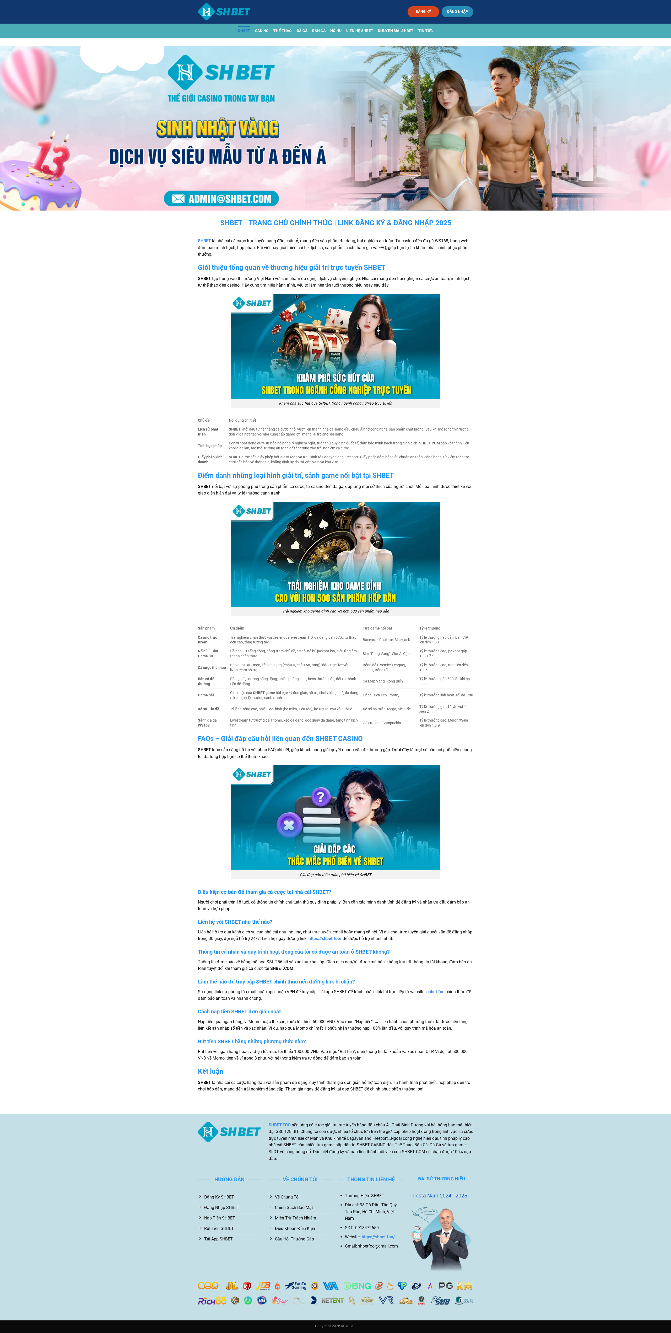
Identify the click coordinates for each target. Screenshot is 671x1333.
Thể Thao (282, 31)
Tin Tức (425, 31)
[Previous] (20, 128)
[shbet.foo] (224, 11)
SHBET (244, 31)
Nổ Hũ (336, 31)
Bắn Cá (319, 31)
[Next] (651, 128)
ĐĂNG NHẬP (457, 11)
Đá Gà (302, 31)
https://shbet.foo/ (325, 938)
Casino (262, 31)
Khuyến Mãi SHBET (396, 31)
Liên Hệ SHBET (359, 31)
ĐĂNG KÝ (423, 11)
